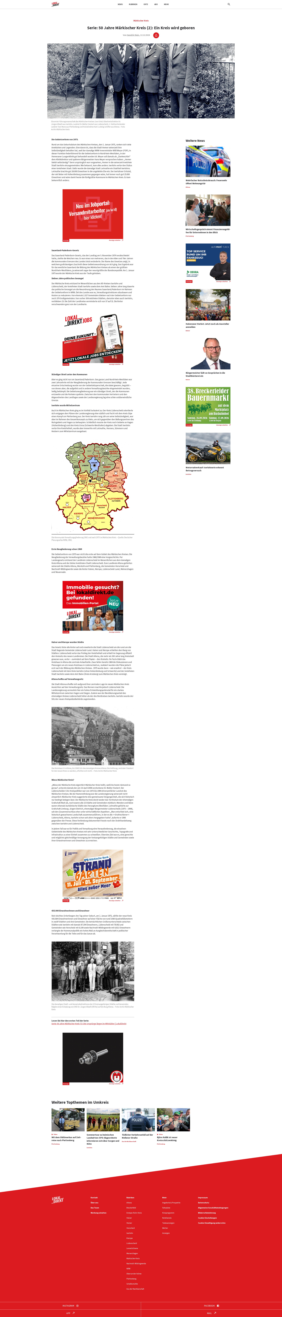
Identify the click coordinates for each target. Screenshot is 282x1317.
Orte (146, 4)
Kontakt (94, 1197)
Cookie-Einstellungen (207, 1218)
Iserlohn (129, 1233)
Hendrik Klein (133, 35)
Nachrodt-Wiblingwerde (136, 1263)
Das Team (95, 1207)
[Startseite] (55, 5)
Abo (156, 4)
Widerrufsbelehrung (207, 1213)
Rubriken (133, 4)
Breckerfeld (131, 1207)
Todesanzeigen (168, 1223)
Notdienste (167, 1218)
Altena (129, 1202)
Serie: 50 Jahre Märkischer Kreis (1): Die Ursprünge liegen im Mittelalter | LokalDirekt (89, 1023)
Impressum (203, 1197)
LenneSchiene (132, 1248)
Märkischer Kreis (141, 20)
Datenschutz (203, 1202)
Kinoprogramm (168, 1213)
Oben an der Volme (133, 1273)
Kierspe (129, 1238)
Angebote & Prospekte (171, 1202)
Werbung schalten (98, 1213)
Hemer (129, 1223)
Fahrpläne (166, 1207)
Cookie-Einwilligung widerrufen (211, 1223)
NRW (128, 1268)
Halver (129, 1218)
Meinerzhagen (132, 1253)
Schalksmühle (132, 1283)
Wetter (165, 1228)
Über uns (94, 1202)
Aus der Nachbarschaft (135, 1289)
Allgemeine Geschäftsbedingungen (213, 1207)
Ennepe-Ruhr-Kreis (134, 1213)
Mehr (166, 4)
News (120, 4)
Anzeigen (166, 1233)
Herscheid (130, 1228)
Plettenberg (131, 1278)
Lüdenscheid (131, 1243)
